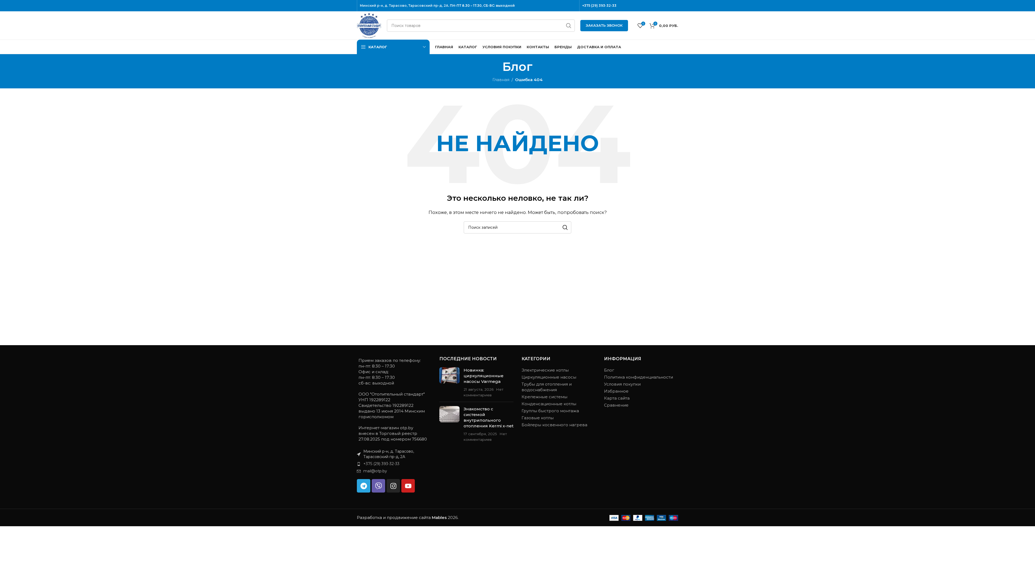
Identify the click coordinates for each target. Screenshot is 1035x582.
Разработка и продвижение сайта (402, 517)
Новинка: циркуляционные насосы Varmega (483, 376)
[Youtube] (408, 486)
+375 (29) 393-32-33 (599, 6)
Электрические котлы (545, 370)
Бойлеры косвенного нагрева (554, 424)
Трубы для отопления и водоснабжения (547, 387)
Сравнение (616, 405)
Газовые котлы (538, 417)
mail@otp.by (375, 471)
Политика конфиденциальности (638, 377)
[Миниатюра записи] (449, 382)
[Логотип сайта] (369, 24)
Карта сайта (617, 398)
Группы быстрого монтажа (550, 410)
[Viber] (378, 486)
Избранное (616, 391)
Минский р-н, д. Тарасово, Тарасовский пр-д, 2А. (404, 6)
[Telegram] (363, 486)
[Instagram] (393, 486)
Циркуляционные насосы (549, 377)
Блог (609, 370)
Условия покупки (622, 384)
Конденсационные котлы (549, 403)
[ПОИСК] (569, 25)
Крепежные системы (544, 396)
